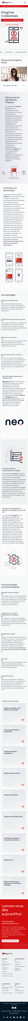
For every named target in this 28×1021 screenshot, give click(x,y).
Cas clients (18, 962)
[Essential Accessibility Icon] (14, 1008)
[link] (12, 20)
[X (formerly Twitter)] (4, 1017)
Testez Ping (5, 990)
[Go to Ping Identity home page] (7, 2)
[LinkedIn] (7, 1017)
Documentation (19, 993)
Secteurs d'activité (20, 966)
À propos (4, 962)
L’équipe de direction (5, 968)
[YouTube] (14, 1017)
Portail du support (19, 987)
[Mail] (20, 1017)
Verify (11, 397)
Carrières (4, 971)
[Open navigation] (25, 2)
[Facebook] (10, 1017)
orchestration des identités (11, 399)
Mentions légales (6, 1010)
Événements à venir (7, 976)
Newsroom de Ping (7, 973)
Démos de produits (7, 993)
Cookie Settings (13, 1013)
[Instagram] (24, 1017)
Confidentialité (16, 1010)
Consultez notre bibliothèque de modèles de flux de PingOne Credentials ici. (13, 649)
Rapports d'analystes (18, 969)
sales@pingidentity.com (10, 923)
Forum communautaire (19, 990)
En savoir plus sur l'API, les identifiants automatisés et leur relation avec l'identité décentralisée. (13, 241)
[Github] (17, 1017)
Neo (6, 381)
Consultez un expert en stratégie (7, 987)
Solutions (17, 964)
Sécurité (24, 1010)
